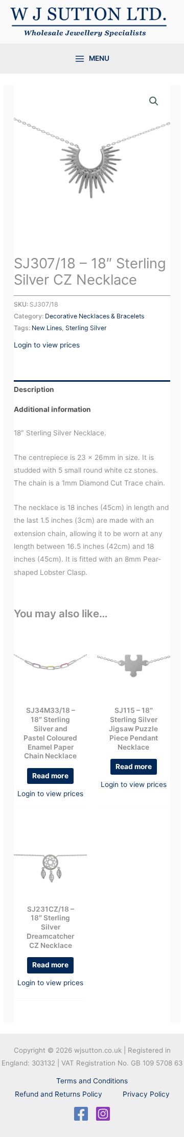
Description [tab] (34, 389)
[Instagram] (103, 1114)
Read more (50, 776)
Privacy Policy (146, 1094)
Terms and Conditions (92, 1081)
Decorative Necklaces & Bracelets (94, 316)
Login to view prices (47, 345)
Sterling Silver (86, 328)
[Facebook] (81, 1114)
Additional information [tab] (52, 409)
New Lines (47, 328)
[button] (154, 101)
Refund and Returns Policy (58, 1094)
